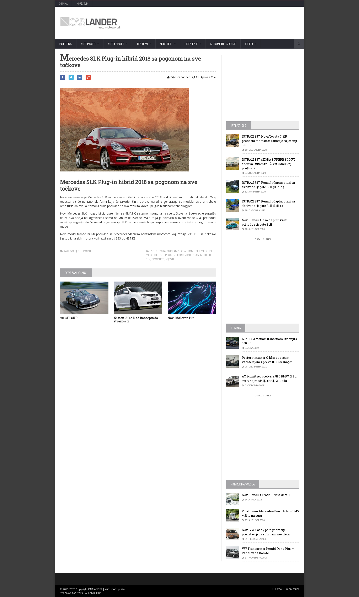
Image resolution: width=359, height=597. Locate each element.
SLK (148, 259)
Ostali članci (262, 239)
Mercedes (207, 251)
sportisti (158, 259)
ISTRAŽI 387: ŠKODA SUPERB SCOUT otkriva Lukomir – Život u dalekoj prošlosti (268, 164)
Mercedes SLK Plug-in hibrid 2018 (168, 255)
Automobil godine (223, 44)
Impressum (82, 3)
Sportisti (88, 251)
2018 (169, 251)
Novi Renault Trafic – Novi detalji (266, 495)
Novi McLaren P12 (181, 318)
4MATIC (178, 251)
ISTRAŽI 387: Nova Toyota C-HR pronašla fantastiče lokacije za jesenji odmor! (269, 140)
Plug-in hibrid (201, 255)
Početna (65, 44)
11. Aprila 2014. (205, 77)
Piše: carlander (180, 77)
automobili (192, 251)
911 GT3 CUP (68, 318)
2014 (162, 251)
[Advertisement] (224, 23)
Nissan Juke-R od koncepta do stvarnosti (136, 319)
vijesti (170, 259)
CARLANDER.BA (93, 593)
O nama (63, 3)
